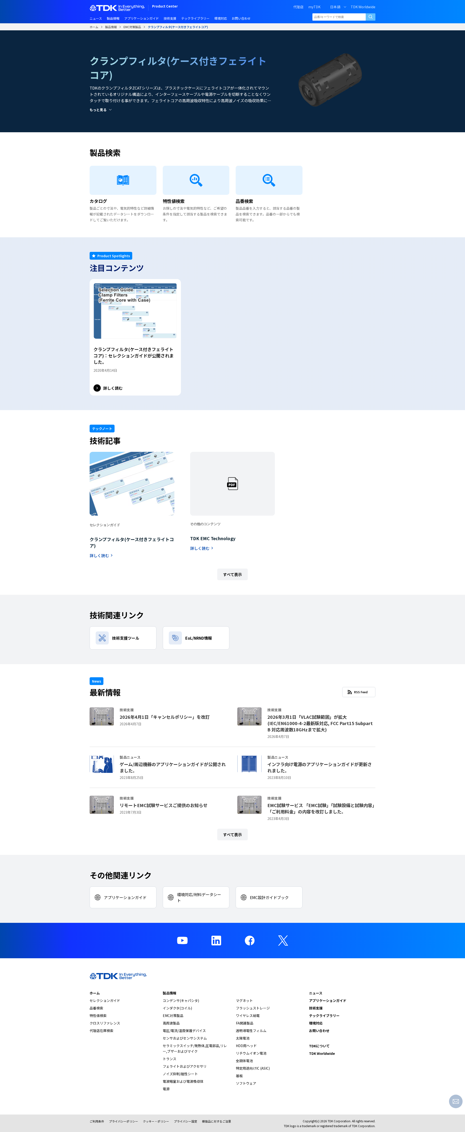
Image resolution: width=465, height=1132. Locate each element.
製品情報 (111, 27)
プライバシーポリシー (123, 1121)
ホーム (94, 27)
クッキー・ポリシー (156, 1121)
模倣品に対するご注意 (216, 1121)
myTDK (314, 6)
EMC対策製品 (132, 27)
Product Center (165, 6)
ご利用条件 (97, 1121)
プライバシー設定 (185, 1121)
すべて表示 (232, 574)
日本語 (335, 7)
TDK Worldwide (363, 7)
